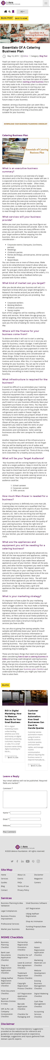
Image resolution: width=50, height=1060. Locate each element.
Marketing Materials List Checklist (40, 962)
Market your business (10, 929)
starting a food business (33, 82)
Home (3, 874)
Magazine (38, 878)
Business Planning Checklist (5, 945)
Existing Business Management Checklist (40, 985)
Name (6, 812)
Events (20, 878)
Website (6, 825)
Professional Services (10, 924)
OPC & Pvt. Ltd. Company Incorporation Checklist (7, 1013)
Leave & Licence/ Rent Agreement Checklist (25, 965)
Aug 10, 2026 (36, 766)
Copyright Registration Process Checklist (25, 986)
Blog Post (43, 56)
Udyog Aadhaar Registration (32, 914)
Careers (37, 882)
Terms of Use (23, 886)
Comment (8, 788)
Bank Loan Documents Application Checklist (6, 956)
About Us (21, 874)
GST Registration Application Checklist (25, 996)
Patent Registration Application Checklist (39, 951)
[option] (13, 726)
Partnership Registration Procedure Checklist (23, 946)
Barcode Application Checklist (22, 1006)
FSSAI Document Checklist (8, 992)
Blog (3, 886)
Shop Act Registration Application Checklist (6, 969)
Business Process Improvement (8, 917)
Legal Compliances (9, 911)
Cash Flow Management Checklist (40, 1004)
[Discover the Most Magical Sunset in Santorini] (13, 698)
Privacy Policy (23, 890)
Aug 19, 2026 (13, 757)
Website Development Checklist (40, 973)
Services (4, 878)
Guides (4, 882)
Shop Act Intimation (34, 921)
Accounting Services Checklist (39, 1014)
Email (6, 819)
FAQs (20, 882)
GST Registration (33, 908)
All (22, 11)
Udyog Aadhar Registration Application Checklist (7, 982)
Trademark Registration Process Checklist (25, 975)
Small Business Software (36, 903)
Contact (4, 890)
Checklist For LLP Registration (25, 956)
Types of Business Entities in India (8, 1001)
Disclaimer (38, 874)
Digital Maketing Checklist (41, 994)
